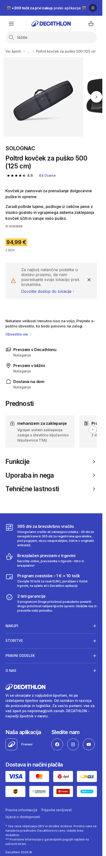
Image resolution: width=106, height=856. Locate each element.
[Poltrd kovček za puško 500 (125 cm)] (43, 97)
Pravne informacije (21, 810)
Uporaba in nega (29, 475)
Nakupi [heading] (11, 626)
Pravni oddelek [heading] (20, 655)
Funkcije (17, 461)
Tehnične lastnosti (32, 489)
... (28, 51)
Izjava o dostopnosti (22, 817)
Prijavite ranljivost (56, 810)
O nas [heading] (10, 670)
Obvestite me (17, 334)
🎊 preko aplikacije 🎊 (46, 8)
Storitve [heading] (14, 640)
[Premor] (93, 8)
